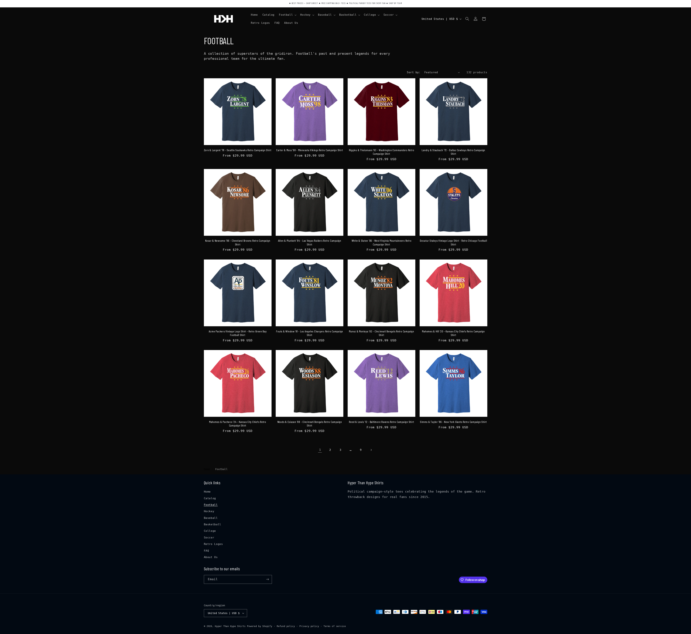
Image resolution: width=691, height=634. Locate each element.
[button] (287, 15)
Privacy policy (309, 626)
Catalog (210, 498)
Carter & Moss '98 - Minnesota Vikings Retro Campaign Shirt (309, 150)
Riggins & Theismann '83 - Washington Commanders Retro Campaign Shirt (381, 151)
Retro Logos (213, 543)
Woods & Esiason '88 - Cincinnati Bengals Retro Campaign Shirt (309, 423)
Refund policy (286, 626)
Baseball (211, 517)
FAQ (206, 550)
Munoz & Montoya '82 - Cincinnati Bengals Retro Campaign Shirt (381, 333)
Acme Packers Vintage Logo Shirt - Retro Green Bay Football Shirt (238, 333)
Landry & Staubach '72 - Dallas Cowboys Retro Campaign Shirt (453, 151)
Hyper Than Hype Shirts (230, 626)
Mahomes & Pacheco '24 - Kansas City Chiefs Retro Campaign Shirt (237, 423)
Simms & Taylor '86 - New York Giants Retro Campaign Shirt (453, 421)
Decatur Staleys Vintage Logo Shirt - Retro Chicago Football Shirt (453, 242)
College (210, 531)
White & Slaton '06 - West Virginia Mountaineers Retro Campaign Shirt (382, 242)
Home (207, 469)
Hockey (209, 511)
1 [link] (320, 450)
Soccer (209, 537)
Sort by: (413, 72)
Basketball (212, 524)
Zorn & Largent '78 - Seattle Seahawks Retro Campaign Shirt (238, 150)
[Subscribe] (267, 579)
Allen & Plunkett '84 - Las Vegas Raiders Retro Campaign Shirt (309, 242)
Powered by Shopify (259, 626)
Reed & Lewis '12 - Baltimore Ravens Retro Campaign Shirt (381, 421)
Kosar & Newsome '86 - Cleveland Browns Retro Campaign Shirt (237, 242)
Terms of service (335, 626)
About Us (211, 557)
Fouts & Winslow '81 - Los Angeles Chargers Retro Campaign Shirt (309, 333)
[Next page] (371, 450)
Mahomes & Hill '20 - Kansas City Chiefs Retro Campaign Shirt (453, 333)
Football (211, 504)
